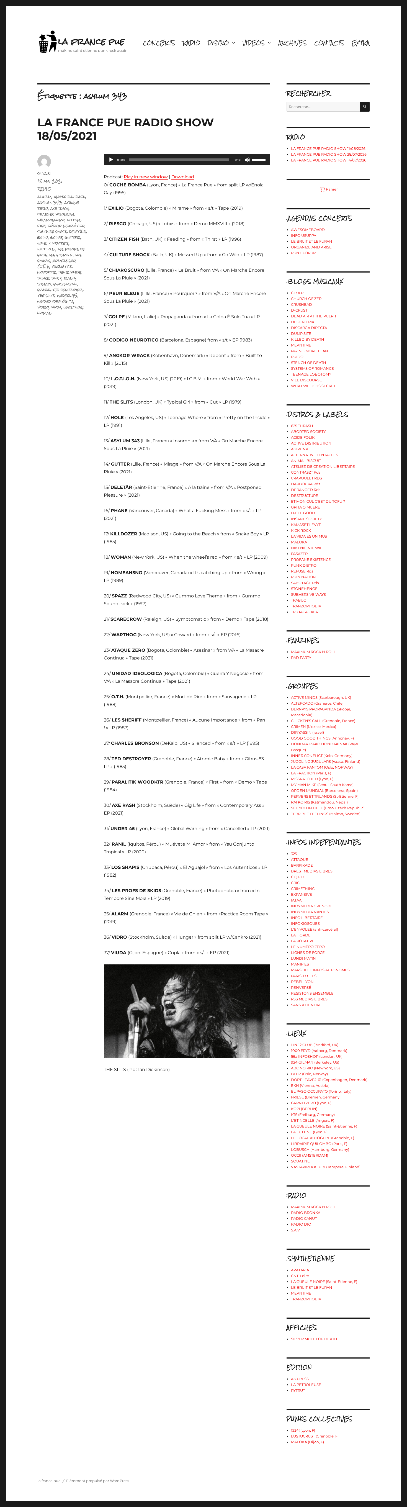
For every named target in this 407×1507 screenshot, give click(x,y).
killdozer (58, 243)
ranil (70, 278)
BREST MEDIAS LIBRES (312, 871)
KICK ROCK (301, 530)
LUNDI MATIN (303, 958)
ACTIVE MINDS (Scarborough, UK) (321, 697)
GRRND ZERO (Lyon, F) (311, 1103)
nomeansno (64, 260)
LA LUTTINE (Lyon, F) (309, 1132)
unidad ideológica (55, 301)
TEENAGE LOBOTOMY (311, 374)
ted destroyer (67, 289)
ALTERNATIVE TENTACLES (314, 455)
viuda (56, 307)
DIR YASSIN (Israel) (307, 732)
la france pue (91, 41)
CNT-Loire (300, 1276)
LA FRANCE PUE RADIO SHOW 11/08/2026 (328, 148)
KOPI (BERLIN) (304, 1108)
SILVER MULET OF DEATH (314, 1339)
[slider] (259, 159)
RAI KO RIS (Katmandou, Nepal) (319, 802)
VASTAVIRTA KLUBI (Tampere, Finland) (325, 1167)
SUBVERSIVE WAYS (308, 594)
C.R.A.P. (297, 293)
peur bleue (69, 272)
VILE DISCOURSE (306, 380)
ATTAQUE (299, 859)
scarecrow (65, 283)
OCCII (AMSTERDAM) (309, 1155)
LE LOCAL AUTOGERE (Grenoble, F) (322, 1138)
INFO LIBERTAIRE (307, 917)
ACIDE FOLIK (303, 437)
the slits (46, 295)
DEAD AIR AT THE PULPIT (313, 316)
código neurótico (66, 225)
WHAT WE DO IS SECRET (313, 386)
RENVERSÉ (301, 987)
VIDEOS (253, 43)
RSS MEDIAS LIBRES (309, 999)
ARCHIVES (292, 43)
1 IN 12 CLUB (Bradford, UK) (314, 1045)
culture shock (52, 231)
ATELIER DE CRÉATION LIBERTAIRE (323, 466)
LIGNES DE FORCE (308, 952)
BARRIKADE (302, 865)
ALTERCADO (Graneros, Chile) (317, 703)
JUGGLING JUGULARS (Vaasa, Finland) (325, 761)
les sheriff (61, 254)
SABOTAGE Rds (305, 583)
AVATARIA (300, 1270)
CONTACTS (329, 43)
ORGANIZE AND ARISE (311, 247)
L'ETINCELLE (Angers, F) (312, 1120)
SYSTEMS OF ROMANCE (312, 368)
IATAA (296, 900)
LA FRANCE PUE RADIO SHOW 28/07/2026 (329, 154)
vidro (43, 307)
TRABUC (298, 600)
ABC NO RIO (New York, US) (315, 1068)
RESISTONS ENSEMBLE (312, 993)
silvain (44, 173)
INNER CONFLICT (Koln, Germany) (321, 755)
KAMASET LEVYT (306, 524)
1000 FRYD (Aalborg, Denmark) (319, 1050)
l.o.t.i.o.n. (46, 249)
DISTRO (218, 43)
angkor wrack (69, 196)
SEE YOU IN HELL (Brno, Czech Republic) (328, 808)
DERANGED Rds (305, 489)
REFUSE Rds (302, 571)
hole (41, 243)
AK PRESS (300, 1379)
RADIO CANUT (304, 1218)
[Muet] (247, 160)
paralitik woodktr (54, 269)
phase (43, 278)
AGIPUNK (299, 449)
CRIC (295, 882)
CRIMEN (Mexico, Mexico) (313, 726)
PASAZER (299, 553)
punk (56, 278)
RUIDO (297, 357)
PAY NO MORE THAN (309, 351)
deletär (77, 231)
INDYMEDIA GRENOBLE (313, 906)
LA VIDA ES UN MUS (309, 536)
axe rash (59, 208)
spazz (43, 289)
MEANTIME (301, 345)
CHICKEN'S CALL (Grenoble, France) (323, 720)
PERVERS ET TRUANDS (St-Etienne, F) (325, 796)
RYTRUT (298, 1390)
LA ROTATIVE (303, 941)
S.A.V (295, 1230)
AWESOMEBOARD (308, 229)
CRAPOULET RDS (306, 478)
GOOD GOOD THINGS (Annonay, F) (322, 738)
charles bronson (55, 214)
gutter (72, 237)
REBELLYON (302, 981)
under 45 (67, 295)
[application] (187, 159)
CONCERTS (159, 43)
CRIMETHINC (303, 888)
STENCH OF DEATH (308, 362)
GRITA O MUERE (305, 507)
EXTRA (361, 43)
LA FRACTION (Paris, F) (311, 773)
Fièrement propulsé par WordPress (97, 1480)
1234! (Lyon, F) (303, 1430)
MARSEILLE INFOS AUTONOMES (320, 970)
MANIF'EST (301, 964)
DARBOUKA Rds (305, 484)
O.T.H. (43, 266)
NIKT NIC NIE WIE (307, 548)
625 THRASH (302, 425)
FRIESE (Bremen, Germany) (316, 1097)
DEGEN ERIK (302, 322)
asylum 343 (49, 202)
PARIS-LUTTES (303, 976)
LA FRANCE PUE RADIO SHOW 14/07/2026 (328, 160)
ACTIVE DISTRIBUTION (311, 443)
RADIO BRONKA (305, 1212)
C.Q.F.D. (298, 877)
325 (294, 853)
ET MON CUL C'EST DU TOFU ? (318, 501)
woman (44, 313)
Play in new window (146, 176)
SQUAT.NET (301, 1161)
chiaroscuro (51, 219)
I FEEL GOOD (303, 513)
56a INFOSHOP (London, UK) (316, 1056)
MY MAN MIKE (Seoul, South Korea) (322, 784)
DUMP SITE (301, 333)
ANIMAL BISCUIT (306, 460)
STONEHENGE (304, 588)
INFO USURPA (303, 235)
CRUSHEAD (301, 304)
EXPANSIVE (301, 894)
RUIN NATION (303, 577)
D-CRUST (299, 310)
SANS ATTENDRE (306, 1005)
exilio (42, 237)
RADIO (191, 43)
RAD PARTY (301, 657)
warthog (73, 307)
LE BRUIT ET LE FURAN (311, 241)
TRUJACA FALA (304, 612)
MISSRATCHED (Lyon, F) (312, 779)
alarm (44, 196)
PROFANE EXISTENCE (311, 559)
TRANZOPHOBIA (306, 606)
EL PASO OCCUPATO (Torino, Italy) (321, 1091)
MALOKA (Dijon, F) (307, 1442)
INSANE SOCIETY (306, 519)
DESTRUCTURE (304, 495)
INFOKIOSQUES (305, 923)
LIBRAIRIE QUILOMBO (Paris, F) (319, 1143)
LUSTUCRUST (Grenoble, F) (315, 1436)
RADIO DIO (301, 1224)
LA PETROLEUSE (306, 1384)
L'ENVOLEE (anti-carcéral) (314, 929)
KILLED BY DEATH (307, 339)
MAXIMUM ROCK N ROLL (313, 651)
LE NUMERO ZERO (308, 946)
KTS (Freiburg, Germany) (313, 1114)
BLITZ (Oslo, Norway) (309, 1074)
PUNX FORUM (303, 253)
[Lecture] (111, 160)
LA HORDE (301, 935)
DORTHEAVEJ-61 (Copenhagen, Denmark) (329, 1079)
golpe (56, 237)
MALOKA (299, 542)
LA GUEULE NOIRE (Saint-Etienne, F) (324, 1126)
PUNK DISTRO (303, 565)
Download (182, 176)
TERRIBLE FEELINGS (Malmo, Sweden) (325, 814)
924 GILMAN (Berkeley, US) (315, 1062)
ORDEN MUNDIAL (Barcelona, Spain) (324, 790)
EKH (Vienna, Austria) (310, 1085)
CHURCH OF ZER (306, 298)
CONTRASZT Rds (305, 472)
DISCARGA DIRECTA (309, 327)
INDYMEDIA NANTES (310, 912)
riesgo (44, 283)
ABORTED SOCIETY (308, 431)
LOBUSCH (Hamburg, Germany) (320, 1149)
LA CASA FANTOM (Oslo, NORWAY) (322, 767)
